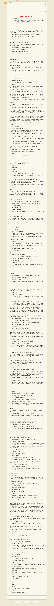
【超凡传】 (24, 597)
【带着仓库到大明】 (14, 598)
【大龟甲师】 (15, 597)
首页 (8, 0)
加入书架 (45, 4)
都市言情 (12, 0)
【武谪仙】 (28, 597)
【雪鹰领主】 (39, 597)
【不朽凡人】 (20, 597)
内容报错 (43, 0)
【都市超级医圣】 (34, 597)
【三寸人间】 (25, 598)
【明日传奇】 (20, 598)
